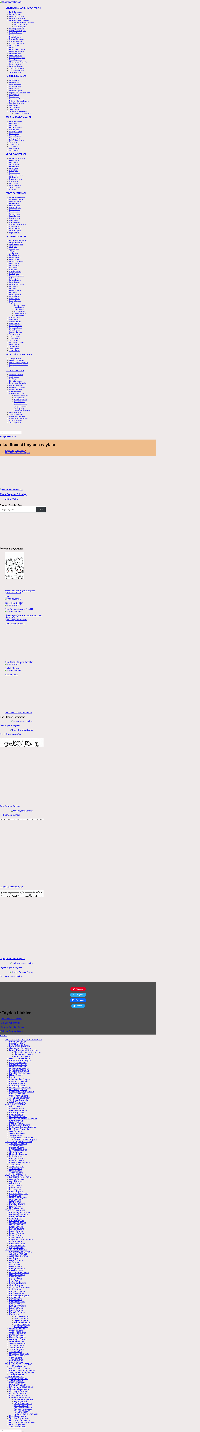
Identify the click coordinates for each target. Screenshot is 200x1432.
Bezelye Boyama (17, 1216)
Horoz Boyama (21, 1318)
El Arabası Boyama (18, 1150)
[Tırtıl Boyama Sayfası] (22, 770)
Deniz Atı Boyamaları (19, 1272)
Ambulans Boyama (18, 1144)
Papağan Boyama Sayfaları (12, 958)
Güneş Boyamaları (18, 1393)
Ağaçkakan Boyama (18, 1256)
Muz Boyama (15, 1200)
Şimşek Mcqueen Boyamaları (27, 1052)
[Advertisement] (69, 472)
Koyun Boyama (16, 1308)
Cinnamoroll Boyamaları (20, 1048)
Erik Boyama (15, 1187)
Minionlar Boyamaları (19, 1071)
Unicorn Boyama (17, 1356)
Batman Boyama (17, 1044)
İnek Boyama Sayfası (10, 725)
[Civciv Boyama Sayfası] (21, 730)
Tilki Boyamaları (16, 1347)
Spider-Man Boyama (18, 1096)
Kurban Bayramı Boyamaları (22, 1370)
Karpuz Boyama (16, 1229)
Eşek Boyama (15, 1277)
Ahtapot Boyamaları (18, 1254)
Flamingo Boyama (17, 1283)
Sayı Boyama (15, 1131)
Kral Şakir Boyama (18, 1062)
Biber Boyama (15, 1218)
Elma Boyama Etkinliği (13, 494)
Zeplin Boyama (16, 1173)
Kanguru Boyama (17, 1291)
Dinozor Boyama (17, 1275)
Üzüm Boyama (16, 1208)
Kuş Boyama (15, 1314)
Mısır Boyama (15, 1241)
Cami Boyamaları (17, 1112)
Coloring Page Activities (12, 1031)
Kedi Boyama (15, 1299)
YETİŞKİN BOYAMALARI (21, 1137)
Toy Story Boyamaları (19, 1100)
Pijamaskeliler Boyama (19, 1079)
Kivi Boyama (15, 1196)
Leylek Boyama (21, 1320)
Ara (41, 509)
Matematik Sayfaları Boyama (22, 1127)
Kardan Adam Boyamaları (26, 1414)
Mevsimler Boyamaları (19, 1397)
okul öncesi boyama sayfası (17, 453)
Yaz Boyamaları (21, 1406)
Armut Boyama (16, 1181)
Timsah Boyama (16, 1349)
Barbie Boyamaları (17, 1042)
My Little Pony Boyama (20, 1073)
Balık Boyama (15, 1266)
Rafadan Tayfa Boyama (20, 1087)
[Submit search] (23, 1431)
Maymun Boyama (17, 1329)
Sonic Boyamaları (17, 1094)
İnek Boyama (15, 1289)
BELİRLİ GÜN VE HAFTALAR (18, 1364)
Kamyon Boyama (17, 1158)
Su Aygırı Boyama (17, 1343)
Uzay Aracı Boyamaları (19, 1420)
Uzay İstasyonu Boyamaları (22, 1422)
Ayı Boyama (14, 1264)
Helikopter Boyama (18, 1154)
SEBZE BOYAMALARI (15, 1210)
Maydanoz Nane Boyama (21, 1239)
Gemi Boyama (15, 1152)
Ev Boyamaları (16, 1121)
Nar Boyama (15, 1202)
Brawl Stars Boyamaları (20, 1046)
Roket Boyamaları (17, 1416)
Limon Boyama (16, 1235)
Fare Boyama (15, 1279)
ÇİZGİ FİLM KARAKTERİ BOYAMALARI (23, 1040)
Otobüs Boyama (16, 1160)
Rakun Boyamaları (17, 1337)
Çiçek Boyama (16, 1114)
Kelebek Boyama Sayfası (11, 887)
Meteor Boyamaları (18, 1395)
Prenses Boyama (17, 1083)
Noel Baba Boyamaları (19, 1129)
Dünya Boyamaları (17, 1385)
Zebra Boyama (16, 1360)
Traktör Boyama (16, 1166)
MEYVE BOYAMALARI (15, 1175)
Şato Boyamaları (17, 1133)
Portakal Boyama (17, 1204)
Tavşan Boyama (16, 1345)
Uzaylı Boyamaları (17, 1424)
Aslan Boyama (16, 1260)
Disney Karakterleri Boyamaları (23, 1050)
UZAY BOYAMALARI (14, 1376)
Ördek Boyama (16, 1331)
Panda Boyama (16, 1335)
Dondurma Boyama (18, 1116)
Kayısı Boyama (16, 1191)
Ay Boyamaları (16, 1381)
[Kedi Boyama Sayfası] (22, 811)
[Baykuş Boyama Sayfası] (22, 972)
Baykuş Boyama (21, 1316)
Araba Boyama (16, 1146)
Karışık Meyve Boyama (20, 1177)
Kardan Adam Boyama (19, 1125)
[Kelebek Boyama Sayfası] (22, 851)
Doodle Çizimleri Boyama (25, 1139)
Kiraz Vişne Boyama (18, 1193)
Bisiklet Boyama (16, 1148)
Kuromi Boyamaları (18, 1065)
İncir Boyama (15, 1189)
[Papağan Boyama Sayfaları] (22, 923)
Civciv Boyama (16, 1270)
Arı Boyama (14, 1258)
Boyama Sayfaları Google (12, 1027)
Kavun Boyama (16, 1231)
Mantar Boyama (16, 1237)
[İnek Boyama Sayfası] (22, 721)
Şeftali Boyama (16, 1206)
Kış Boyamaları (21, 1401)
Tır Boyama (14, 1164)
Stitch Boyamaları (17, 1102)
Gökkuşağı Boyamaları (19, 1391)
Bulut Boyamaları (17, 1383)
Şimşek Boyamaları (23, 1408)
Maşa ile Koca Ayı (17, 1067)
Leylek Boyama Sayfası (11, 967)
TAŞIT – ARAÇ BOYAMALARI (18, 1141)
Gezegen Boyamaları (19, 1389)
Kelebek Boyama (17, 1302)
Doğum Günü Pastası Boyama (23, 1119)
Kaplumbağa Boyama (19, 1295)
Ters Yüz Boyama (22, 1056)
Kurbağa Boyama (17, 1312)
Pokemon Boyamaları (19, 1081)
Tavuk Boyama (21, 1326)
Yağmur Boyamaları (23, 1410)
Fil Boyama (14, 1281)
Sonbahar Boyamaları (24, 1399)
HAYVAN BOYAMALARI (16, 1250)
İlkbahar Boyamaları (23, 1403)
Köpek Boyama (16, 1310)
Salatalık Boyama (17, 1245)
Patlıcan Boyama (17, 1243)
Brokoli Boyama (16, 1220)
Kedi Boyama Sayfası (10, 815)
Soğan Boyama (16, 1247)
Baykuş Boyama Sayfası (11, 976)
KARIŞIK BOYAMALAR (15, 1104)
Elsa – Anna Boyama (23, 1054)
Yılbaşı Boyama (16, 1374)
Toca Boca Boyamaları (19, 1098)
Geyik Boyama (16, 1285)
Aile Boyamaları (16, 1108)
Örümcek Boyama (17, 1333)
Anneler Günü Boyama (19, 1368)
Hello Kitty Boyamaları (19, 1058)
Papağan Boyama (22, 1324)
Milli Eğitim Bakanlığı (10, 1023)
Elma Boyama (11, 499)
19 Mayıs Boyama (17, 1366)
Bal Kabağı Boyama (18, 1214)
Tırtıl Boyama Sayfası (10, 806)
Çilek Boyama (15, 1183)
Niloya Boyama (16, 1075)
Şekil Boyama (15, 1135)
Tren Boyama (15, 1168)
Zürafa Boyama (16, 1362)
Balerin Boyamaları (18, 1110)
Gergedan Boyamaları (19, 1287)
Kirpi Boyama (15, 1304)
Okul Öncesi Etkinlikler (11, 1019)
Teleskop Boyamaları (19, 1418)
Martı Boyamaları (22, 1322)
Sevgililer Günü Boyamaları (21, 1372)
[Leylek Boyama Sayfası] (22, 963)
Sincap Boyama (16, 1341)
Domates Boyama (17, 1223)
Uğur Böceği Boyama (19, 1354)
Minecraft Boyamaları (19, 1069)
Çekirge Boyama (17, 1268)
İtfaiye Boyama (16, 1156)
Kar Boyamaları (21, 1412)
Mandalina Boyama (18, 1198)
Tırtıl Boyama (15, 1351)
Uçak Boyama (15, 1171)
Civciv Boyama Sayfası (10, 734)
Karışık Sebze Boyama (19, 1212)
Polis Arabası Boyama (19, 1162)
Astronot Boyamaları (18, 1378)
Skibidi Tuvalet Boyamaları (21, 1092)
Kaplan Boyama (16, 1293)
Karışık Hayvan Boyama (20, 1252)
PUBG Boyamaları (17, 1085)
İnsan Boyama (16, 1123)
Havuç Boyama (16, 1225)
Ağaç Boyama (15, 1106)
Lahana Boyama (16, 1233)
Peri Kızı (13, 1077)
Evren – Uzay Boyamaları (21, 1387)
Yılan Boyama (15, 1358)
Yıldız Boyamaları (17, 1426)
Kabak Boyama (16, 1227)
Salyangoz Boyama (18, 1339)
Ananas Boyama (17, 1179)
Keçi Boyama (15, 1297)
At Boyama (14, 1262)
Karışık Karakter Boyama (20, 1060)
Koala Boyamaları (17, 1306)
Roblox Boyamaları (18, 1089)
